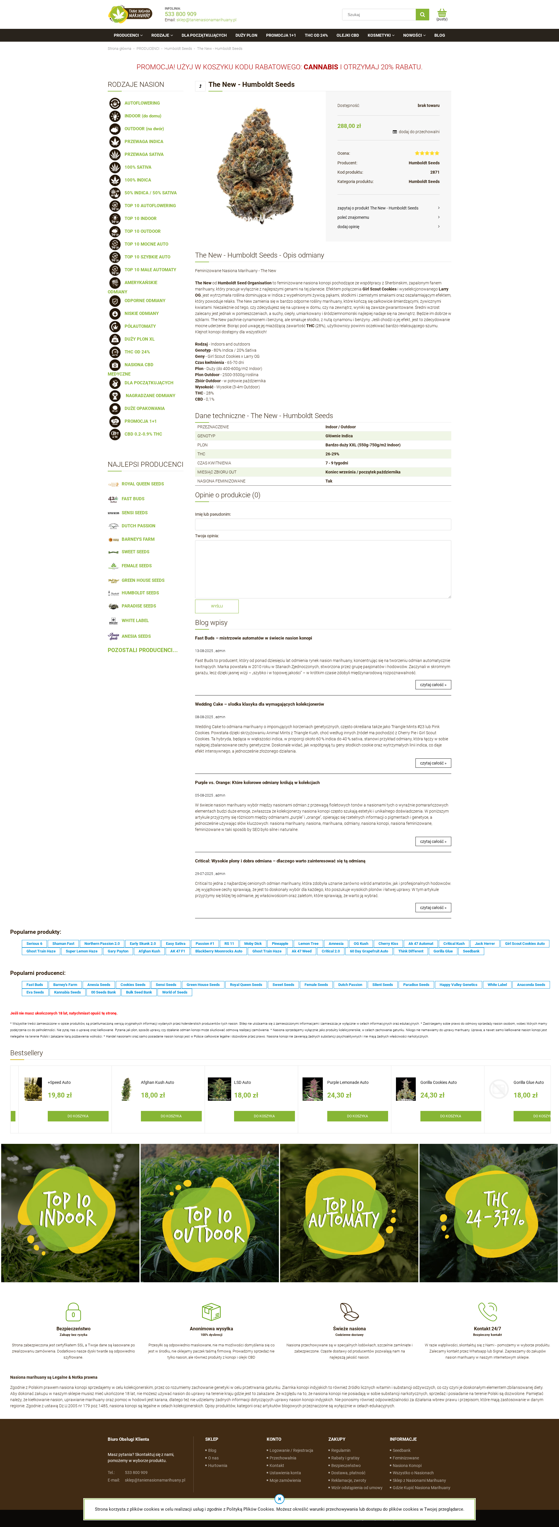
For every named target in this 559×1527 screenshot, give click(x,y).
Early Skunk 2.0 (143, 943)
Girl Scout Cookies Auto (525, 943)
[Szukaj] (422, 14)
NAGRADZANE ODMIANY (148, 395)
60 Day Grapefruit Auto (369, 951)
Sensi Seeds (166, 984)
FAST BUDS (131, 498)
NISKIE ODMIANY (140, 313)
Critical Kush (454, 943)
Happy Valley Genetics (458, 984)
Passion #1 (205, 943)
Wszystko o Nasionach (413, 1472)
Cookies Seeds (133, 984)
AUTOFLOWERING (141, 103)
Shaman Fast (63, 943)
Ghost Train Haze (41, 951)
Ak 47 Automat (420, 943)
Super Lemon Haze (82, 951)
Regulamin (341, 1450)
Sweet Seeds (283, 984)
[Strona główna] (130, 14)
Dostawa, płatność (348, 1472)
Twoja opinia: (207, 535)
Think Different (410, 951)
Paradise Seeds (416, 984)
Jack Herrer (485, 943)
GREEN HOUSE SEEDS (141, 580)
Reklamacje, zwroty (348, 1480)
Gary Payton (118, 951)
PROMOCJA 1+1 (139, 421)
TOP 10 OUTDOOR (141, 231)
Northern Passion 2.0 (102, 943)
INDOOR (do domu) (141, 116)
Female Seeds (316, 984)
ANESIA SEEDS (135, 636)
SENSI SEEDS (133, 512)
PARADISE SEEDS (137, 606)
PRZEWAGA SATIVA (143, 154)
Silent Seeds (382, 984)
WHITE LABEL (134, 620)
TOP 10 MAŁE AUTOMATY (149, 269)
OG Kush (361, 943)
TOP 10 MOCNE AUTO (145, 244)
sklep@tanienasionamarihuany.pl (206, 19)
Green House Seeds (203, 984)
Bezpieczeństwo (346, 1465)
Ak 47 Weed (302, 951)
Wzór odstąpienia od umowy (357, 1487)
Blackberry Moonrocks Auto (218, 951)
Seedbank (471, 951)
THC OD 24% (136, 352)
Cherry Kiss (388, 943)
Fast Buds (34, 984)
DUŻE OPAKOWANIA (143, 408)
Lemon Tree (308, 943)
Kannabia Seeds (67, 992)
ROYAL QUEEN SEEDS (141, 484)
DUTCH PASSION (137, 526)
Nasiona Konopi (407, 1465)
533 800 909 (181, 13)
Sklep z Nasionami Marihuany (419, 1480)
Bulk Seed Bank (139, 992)
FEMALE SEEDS (135, 565)
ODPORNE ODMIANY (143, 300)
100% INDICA (136, 180)
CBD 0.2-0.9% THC (142, 434)
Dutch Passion (350, 984)
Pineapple (280, 943)
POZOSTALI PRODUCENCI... (143, 650)
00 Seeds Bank (103, 992)
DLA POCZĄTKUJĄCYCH (148, 382)
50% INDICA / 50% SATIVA (149, 193)
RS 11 (229, 943)
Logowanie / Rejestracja (291, 1450)
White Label (497, 984)
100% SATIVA (136, 167)
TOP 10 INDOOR (139, 218)
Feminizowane (406, 1458)
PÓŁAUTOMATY (139, 326)
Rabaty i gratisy (345, 1458)
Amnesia (336, 943)
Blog (212, 1450)
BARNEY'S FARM (137, 539)
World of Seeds (174, 992)
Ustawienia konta (285, 1472)
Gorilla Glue (443, 951)
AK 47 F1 (177, 951)
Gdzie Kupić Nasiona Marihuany (421, 1487)
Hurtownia (217, 1465)
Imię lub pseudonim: (213, 514)
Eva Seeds (35, 992)
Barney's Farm (65, 984)
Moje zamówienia (285, 1480)
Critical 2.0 (331, 951)
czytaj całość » (433, 684)
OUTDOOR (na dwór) (143, 128)
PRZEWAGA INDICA (142, 141)
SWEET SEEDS (134, 551)
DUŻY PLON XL (138, 339)
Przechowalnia (283, 1458)
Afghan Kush (149, 951)
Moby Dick (253, 943)
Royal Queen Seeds (246, 984)
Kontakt (277, 1465)
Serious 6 (34, 943)
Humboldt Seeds (424, 163)
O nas (213, 1458)
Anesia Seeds (98, 984)
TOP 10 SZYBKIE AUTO (146, 257)
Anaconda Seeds (531, 984)
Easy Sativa (175, 943)
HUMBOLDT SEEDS (139, 593)
